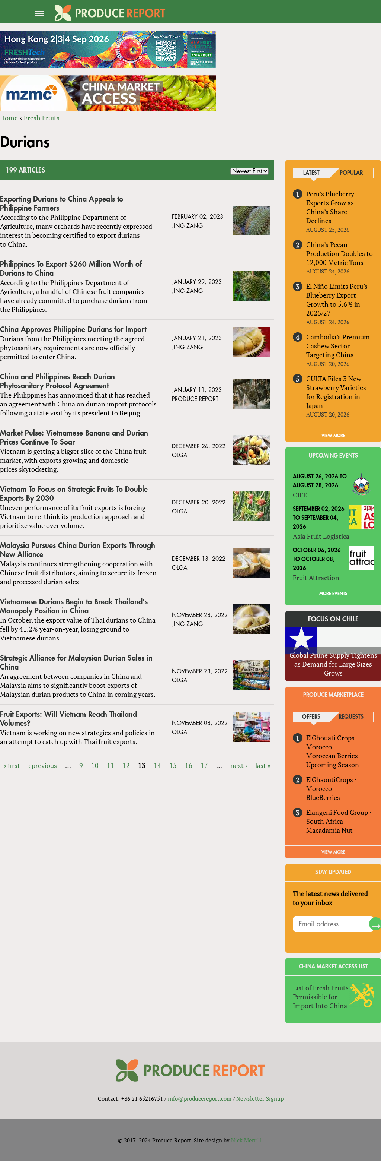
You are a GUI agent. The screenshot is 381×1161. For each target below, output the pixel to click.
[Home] (110, 13)
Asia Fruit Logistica (321, 536)
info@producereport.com (199, 1098)
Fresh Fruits (42, 117)
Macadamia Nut (329, 830)
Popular (351, 173)
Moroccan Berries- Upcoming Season (333, 760)
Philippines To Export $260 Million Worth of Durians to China (71, 268)
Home (9, 117)
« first (11, 765)
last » (262, 765)
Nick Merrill (246, 1140)
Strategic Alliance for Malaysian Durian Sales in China (76, 662)
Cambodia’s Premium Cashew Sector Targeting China (338, 345)
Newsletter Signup (260, 1098)
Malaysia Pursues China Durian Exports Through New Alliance (77, 550)
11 (110, 765)
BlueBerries (323, 797)
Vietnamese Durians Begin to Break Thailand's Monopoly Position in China (74, 606)
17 (204, 765)
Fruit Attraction (316, 577)
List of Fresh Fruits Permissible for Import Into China (321, 996)
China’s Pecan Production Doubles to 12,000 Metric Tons (339, 253)
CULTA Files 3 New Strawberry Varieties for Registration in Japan (336, 392)
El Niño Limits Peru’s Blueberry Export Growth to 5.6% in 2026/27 (337, 299)
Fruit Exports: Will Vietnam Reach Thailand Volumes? (68, 719)
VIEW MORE (333, 435)
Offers (311, 717)
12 (126, 765)
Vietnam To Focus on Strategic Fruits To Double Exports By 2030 (74, 493)
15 (173, 765)
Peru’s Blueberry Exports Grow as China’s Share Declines (330, 207)
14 (157, 765)
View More (333, 852)
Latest (311, 173)
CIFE (300, 494)
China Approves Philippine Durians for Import (73, 329)
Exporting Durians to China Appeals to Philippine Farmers (61, 203)
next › (238, 765)
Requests (351, 717)
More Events (333, 593)
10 (95, 765)
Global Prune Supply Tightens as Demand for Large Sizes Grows (333, 664)
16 (188, 765)
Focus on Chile (333, 619)
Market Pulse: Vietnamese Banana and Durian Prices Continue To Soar (74, 437)
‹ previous (42, 765)
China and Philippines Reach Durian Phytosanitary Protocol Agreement (57, 381)
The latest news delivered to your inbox (330, 898)
